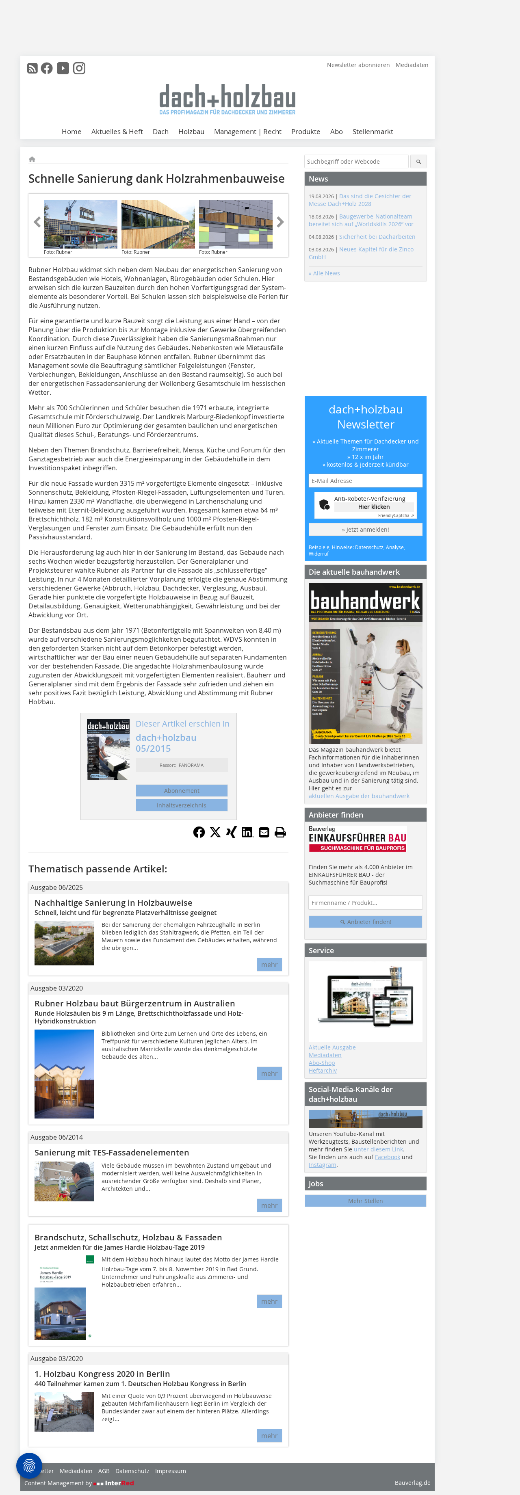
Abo (336, 131)
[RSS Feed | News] (32, 68)
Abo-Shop (322, 1063)
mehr (269, 964)
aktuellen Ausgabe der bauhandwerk (359, 796)
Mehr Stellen (365, 1201)
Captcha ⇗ (396, 515)
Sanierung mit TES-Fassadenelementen (112, 1152)
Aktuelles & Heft (117, 131)
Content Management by (58, 1483)
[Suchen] (419, 161)
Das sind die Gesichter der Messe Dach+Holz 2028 (360, 200)
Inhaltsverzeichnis (181, 805)
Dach (161, 131)
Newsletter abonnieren (358, 65)
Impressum (170, 1471)
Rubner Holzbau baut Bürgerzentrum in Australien (135, 1003)
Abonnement (181, 790)
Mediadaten (412, 65)
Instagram (322, 1164)
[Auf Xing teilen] (231, 836)
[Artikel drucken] (280, 832)
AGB (104, 1471)
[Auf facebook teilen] (199, 836)
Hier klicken (374, 507)
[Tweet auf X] (215, 836)
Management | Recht (248, 131)
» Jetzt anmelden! (365, 529)
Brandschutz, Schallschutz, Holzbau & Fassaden (128, 1237)
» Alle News (324, 273)
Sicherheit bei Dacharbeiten (362, 236)
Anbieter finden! (369, 922)
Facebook (387, 1157)
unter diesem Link (378, 1149)
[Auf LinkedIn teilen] (248, 836)
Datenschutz (132, 1471)
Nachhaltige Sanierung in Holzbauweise (114, 902)
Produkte (306, 131)
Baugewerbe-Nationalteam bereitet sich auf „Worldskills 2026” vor (361, 220)
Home (72, 131)
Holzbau (191, 131)
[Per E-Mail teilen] (264, 832)
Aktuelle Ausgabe (332, 1047)
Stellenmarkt (373, 131)
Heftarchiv (323, 1070)
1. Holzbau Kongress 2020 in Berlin (102, 1373)
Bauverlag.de (413, 1482)
